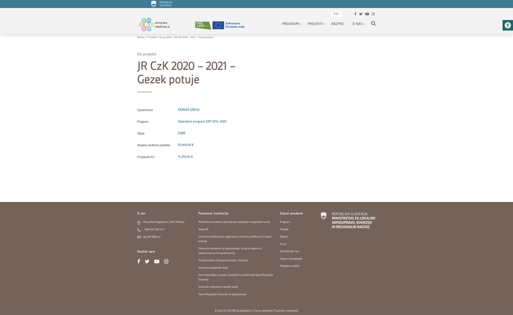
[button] (508, 25)
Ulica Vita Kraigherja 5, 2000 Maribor (164, 222)
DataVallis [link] (245, 311)
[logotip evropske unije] (231, 25)
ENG (336, 14)
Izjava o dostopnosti (291, 259)
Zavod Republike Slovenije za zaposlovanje (222, 294)
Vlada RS (203, 229)
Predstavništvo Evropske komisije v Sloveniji (223, 260)
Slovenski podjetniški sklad (213, 268)
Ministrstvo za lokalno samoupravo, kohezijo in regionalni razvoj (234, 222)
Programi (290, 24)
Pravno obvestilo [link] (262, 311)
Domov (141, 37)
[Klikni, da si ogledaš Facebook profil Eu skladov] (355, 14)
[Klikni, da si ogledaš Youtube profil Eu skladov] (367, 14)
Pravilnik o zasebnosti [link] (286, 311)
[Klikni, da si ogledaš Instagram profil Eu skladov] (373, 14)
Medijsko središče (290, 266)
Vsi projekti (165, 37)
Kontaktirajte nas (289, 251)
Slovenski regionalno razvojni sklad (218, 287)
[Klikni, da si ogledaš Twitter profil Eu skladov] (361, 14)
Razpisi (337, 24)
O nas (357, 24)
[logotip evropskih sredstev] (157, 25)
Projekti (315, 24)
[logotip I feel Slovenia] (203, 25)
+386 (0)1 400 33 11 (154, 229)
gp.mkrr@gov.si (152, 236)
